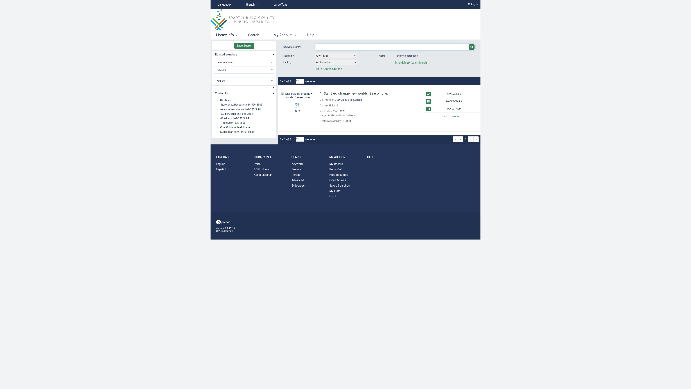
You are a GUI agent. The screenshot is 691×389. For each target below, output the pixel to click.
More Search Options (328, 69)
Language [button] (223, 157)
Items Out (335, 169)
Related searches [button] (226, 54)
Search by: (289, 55)
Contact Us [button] (222, 93)
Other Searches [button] (224, 62)
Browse (296, 169)
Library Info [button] (225, 35)
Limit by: (288, 62)
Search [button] (254, 35)
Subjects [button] (221, 70)
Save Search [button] (244, 45)
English (220, 164)
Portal (257, 164)
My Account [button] (283, 35)
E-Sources (298, 185)
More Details (454, 101)
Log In (474, 4)
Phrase (296, 174)
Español (221, 169)
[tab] (244, 54)
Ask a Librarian (263, 174)
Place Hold (454, 108)
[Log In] (469, 4)
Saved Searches (339, 185)
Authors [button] (221, 81)
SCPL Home (261, 169)
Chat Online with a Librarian (235, 127)
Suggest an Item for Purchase (237, 131)
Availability (454, 94)
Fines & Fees (337, 180)
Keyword (297, 164)
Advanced (298, 180)
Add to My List (451, 116)
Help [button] (311, 35)
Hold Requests (338, 174)
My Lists (334, 191)
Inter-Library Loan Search (411, 62)
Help (370, 157)
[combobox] (336, 55)
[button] (244, 75)
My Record (336, 164)
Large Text (280, 4)
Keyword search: (292, 47)
